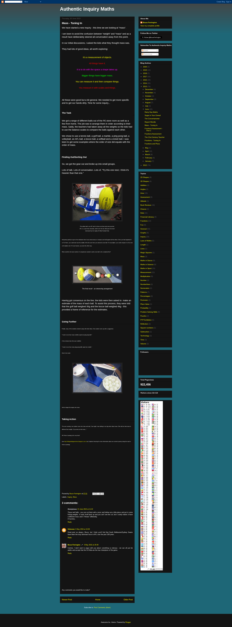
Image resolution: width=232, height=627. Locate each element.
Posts (145, 50)
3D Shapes (144, 181)
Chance (143, 209)
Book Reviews (145, 205)
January (148, 161)
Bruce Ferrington (74, 545)
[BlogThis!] (96, 494)
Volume (143, 344)
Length (143, 245)
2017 (145, 77)
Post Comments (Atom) (102, 607)
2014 (145, 83)
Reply (70, 522)
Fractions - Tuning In (152, 140)
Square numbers (146, 328)
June (147, 109)
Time (142, 340)
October (148, 96)
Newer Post (67, 600)
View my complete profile (150, 26)
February (149, 158)
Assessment (145, 197)
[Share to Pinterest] (103, 494)
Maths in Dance (146, 260)
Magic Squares (146, 252)
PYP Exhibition (146, 320)
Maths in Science (146, 264)
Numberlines (145, 284)
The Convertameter (152, 119)
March (147, 154)
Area (142, 193)
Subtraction (144, 332)
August (148, 102)
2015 (145, 80)
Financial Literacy (147, 217)
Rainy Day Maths (151, 112)
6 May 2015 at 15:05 (82, 529)
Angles (143, 189)
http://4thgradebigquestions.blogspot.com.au (75, 441)
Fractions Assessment (153, 134)
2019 (145, 70)
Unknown (71, 529)
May (147, 148)
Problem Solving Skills (148, 312)
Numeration (144, 288)
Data (142, 213)
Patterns (143, 292)
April (147, 151)
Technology (144, 336)
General (143, 229)
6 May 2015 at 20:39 (91, 545)
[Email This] (93, 494)
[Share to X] (98, 494)
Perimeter (144, 300)
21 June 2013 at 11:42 (85, 509)
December (149, 89)
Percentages (145, 296)
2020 (145, 67)
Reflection (144, 324)
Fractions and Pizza (152, 144)
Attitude (143, 201)
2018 (145, 73)
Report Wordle (150, 122)
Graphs (143, 233)
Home (97, 600)
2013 (145, 86)
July (147, 106)
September (149, 99)
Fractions (144, 221)
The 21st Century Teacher (155, 137)
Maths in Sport (146, 268)
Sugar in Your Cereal (153, 115)
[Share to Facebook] (100, 494)
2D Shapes (144, 177)
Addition (143, 185)
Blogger (128, 622)
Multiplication (145, 276)
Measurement (145, 272)
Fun (141, 225)
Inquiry (69, 497)
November (149, 93)
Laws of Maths (146, 241)
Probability (144, 308)
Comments (147, 54)
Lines (142, 249)
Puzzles (143, 316)
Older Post (128, 600)
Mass (75, 497)
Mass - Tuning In (151, 125)
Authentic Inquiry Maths (87, 9)
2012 (145, 165)
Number (143, 280)
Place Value (144, 304)
